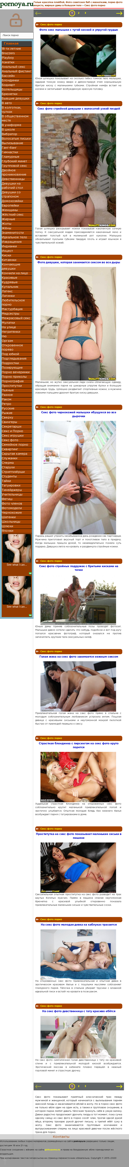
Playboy (8, 58)
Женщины (10, 210)
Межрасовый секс (16, 318)
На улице (9, 327)
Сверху (7, 417)
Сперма (8, 463)
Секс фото (10, 440)
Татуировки (11, 485)
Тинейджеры (12, 490)
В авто (7, 103)
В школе (8, 129)
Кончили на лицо (15, 273)
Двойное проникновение (14, 172)
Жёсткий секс (13, 214)
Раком (6, 399)
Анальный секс (13, 67)
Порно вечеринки (16, 372)
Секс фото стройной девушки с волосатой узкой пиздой (78, 109)
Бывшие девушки (15, 98)
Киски (6, 255)
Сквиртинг (10, 449)
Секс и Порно (12, 431)
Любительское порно (13, 302)
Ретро (6, 404)
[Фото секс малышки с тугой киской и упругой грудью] (78, 56)
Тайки (6, 481)
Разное (7, 395)
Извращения (12, 242)
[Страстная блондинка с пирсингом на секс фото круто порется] (78, 777)
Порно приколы (14, 377)
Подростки (10, 363)
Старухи (8, 467)
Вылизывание (12, 143)
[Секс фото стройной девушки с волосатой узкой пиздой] (78, 170)
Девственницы (13, 179)
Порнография (13, 381)
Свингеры (9, 422)
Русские (8, 408)
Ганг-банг (9, 147)
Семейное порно (15, 444)
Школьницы (11, 521)
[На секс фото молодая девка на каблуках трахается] (78, 954)
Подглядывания (14, 358)
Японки (7, 531)
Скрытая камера (14, 454)
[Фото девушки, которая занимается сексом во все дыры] (78, 324)
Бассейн (8, 76)
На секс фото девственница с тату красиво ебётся (78, 1011)
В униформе (11, 125)
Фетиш (7, 499)
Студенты (9, 476)
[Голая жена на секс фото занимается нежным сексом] (78, 686)
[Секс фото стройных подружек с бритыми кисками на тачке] (78, 600)
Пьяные (8, 390)
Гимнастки (10, 152)
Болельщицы (12, 89)
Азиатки (8, 62)
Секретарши (11, 426)
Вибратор (9, 134)
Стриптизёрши (13, 472)
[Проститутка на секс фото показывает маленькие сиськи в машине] (78, 867)
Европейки (10, 205)
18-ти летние (11, 48)
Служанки (9, 458)
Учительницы (12, 494)
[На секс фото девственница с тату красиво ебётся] (78, 1037)
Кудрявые (10, 282)
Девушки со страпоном (11, 194)
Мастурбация (12, 309)
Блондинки (10, 80)
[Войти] (16, 20)
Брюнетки (9, 94)
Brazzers (8, 53)
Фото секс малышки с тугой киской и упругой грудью (78, 30)
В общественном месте (15, 118)
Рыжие (7, 413)
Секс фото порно (51, 25)
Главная (11, 43)
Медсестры (10, 313)
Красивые (9, 278)
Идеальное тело (14, 237)
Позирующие (12, 367)
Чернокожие (12, 512)
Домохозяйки (12, 201)
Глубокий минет (14, 161)
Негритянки (11, 332)
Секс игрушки (13, 435)
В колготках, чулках (11, 109)
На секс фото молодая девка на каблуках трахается (79, 925)
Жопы (6, 223)
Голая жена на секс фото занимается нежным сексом (78, 657)
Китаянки (9, 260)
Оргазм (7, 341)
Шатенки (9, 517)
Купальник (10, 287)
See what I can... (17, 564)
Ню (4, 336)
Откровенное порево (12, 347)
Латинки (8, 296)
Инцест (7, 251)
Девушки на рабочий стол (12, 185)
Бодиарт (8, 85)
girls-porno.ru (52, 1150)
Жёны (6, 228)
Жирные (8, 219)
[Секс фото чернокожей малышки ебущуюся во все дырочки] (78, 477)
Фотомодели (12, 508)
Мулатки (8, 322)
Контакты (61, 1136)
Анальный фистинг (16, 71)
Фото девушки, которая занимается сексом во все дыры (78, 262)
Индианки (9, 246)
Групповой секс (14, 166)
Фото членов (12, 503)
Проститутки (12, 386)
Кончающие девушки (11, 266)
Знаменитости (13, 233)
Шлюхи (7, 526)
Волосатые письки (16, 138)
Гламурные (10, 157)
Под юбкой (10, 354)
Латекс (7, 291)
